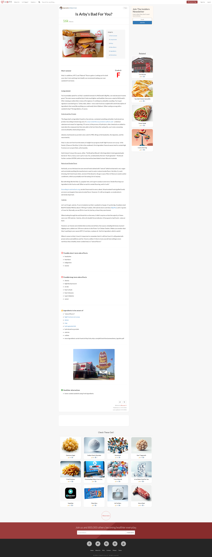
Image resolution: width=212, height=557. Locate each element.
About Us (16, 2)
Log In (209, 2)
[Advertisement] (91, 420)
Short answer (113, 35)
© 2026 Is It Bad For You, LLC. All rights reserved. (106, 555)
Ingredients (113, 51)
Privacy (114, 550)
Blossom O (124, 405)
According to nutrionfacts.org (70, 189)
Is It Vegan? (25, 2)
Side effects (113, 47)
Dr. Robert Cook (73, 8)
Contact (108, 550)
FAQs (111, 43)
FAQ (103, 550)
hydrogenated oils (70, 326)
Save (126, 8)
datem (67, 320)
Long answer (113, 39)
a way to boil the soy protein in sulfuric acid (100, 122)
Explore (33, 2)
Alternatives (113, 55)
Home (91, 550)
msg (66, 323)
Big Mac (113, 208)
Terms (120, 550)
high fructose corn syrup (72, 317)
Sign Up (202, 2)
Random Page (192, 2)
